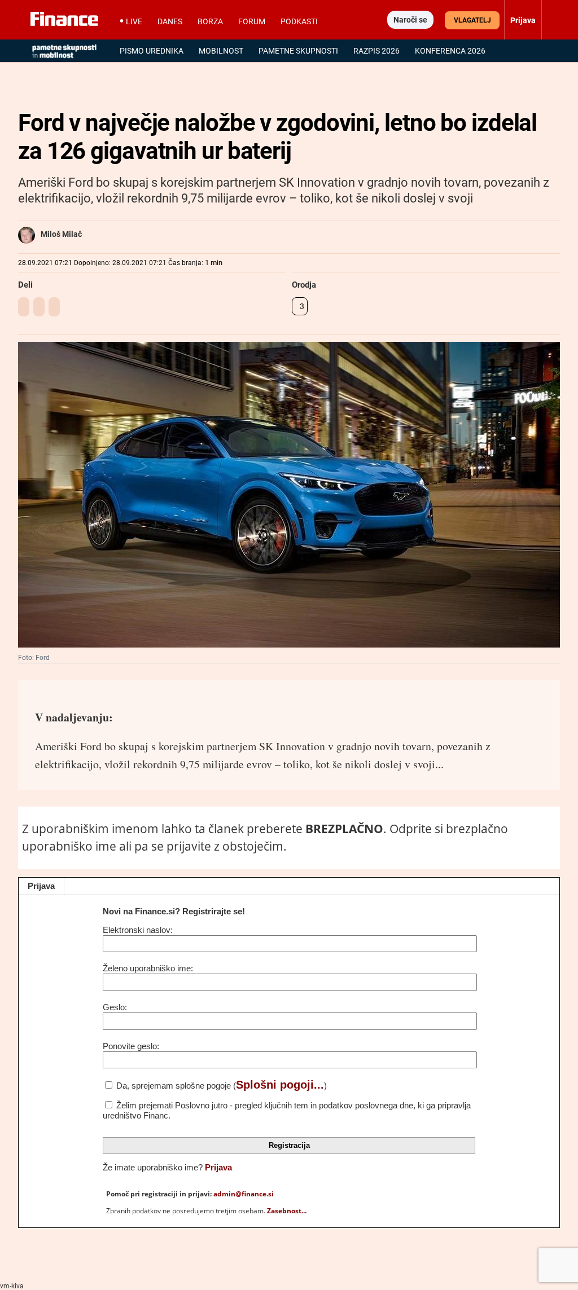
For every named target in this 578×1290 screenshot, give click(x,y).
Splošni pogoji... (280, 1084)
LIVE (134, 21)
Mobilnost (221, 50)
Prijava (41, 886)
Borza (210, 21)
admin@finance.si (243, 1194)
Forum (251, 21)
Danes (169, 21)
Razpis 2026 (376, 50)
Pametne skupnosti (298, 50)
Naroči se (410, 19)
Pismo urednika (151, 50)
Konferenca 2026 (450, 50)
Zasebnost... (286, 1211)
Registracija (289, 1145)
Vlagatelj (472, 20)
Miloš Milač (61, 234)
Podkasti (299, 21)
